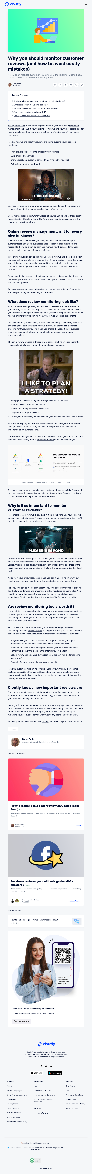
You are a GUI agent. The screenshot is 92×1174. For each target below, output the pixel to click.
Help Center (70, 1086)
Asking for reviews (16, 126)
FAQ (67, 1090)
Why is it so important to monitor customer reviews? (36, 108)
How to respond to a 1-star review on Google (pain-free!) (45, 807)
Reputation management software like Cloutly (53, 634)
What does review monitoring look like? (31, 105)
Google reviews (35, 630)
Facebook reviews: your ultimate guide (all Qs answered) (42, 883)
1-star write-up (59, 515)
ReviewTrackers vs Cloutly (17, 1122)
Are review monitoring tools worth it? (30, 112)
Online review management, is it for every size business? (39, 101)
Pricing (9, 1086)
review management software (51, 614)
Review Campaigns (14, 1090)
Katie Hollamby (35, 900)
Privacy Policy (71, 1099)
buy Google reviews (28, 219)
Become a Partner (41, 1113)
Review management (17, 289)
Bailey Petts (16, 84)
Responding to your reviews (21, 515)
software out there (45, 439)
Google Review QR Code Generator (43, 1100)
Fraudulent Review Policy (75, 1104)
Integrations (11, 1099)
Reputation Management (17, 1095)
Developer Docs (72, 1108)
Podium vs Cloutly (14, 1113)
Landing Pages (12, 1104)
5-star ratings (55, 493)
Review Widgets (13, 1108)
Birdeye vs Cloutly (14, 1117)
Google (51, 279)
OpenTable (40, 279)
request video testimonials (56, 655)
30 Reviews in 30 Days (42, 1090)
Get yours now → (21, 1021)
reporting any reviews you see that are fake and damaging (46, 594)
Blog (35, 1086)
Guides (13, 729)
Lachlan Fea (24, 900)
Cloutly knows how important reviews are (32, 115)
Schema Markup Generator (44, 1095)
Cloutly (32, 493)
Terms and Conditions (74, 1095)
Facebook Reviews (74, 901)
